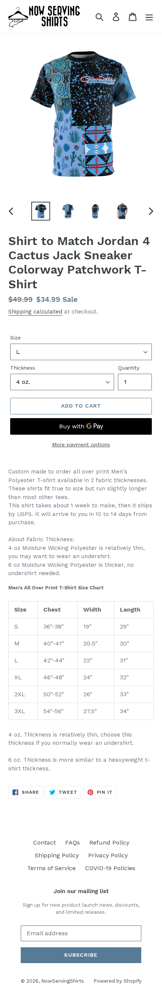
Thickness (22, 368)
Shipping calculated (35, 311)
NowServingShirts (62, 981)
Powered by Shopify (117, 981)
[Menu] (149, 16)
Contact (44, 842)
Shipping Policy (57, 855)
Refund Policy (109, 842)
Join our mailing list (81, 891)
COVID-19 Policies (110, 868)
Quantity (128, 368)
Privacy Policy (108, 855)
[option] (40, 211)
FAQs (72, 842)
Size (15, 338)
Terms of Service (51, 868)
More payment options (81, 444)
